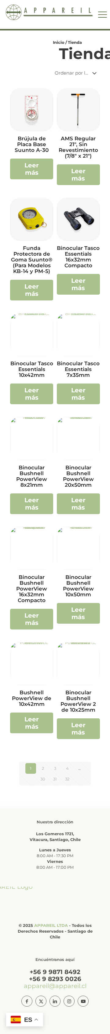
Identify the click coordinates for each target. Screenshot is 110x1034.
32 (67, 778)
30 (42, 778)
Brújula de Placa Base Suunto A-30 (32, 144)
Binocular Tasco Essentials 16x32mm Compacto (78, 256)
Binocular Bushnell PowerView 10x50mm (78, 586)
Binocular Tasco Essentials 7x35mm (78, 369)
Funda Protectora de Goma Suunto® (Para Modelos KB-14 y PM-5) (32, 259)
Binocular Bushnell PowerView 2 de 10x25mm (78, 701)
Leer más (31, 169)
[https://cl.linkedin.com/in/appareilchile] (55, 1001)
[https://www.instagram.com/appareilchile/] (69, 1001)
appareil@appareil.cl (55, 986)
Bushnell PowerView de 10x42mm (31, 698)
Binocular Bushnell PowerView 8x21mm (31, 476)
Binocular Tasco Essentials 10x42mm (31, 369)
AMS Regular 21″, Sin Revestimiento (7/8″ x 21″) (78, 147)
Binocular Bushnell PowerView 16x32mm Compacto (31, 588)
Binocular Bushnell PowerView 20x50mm (78, 476)
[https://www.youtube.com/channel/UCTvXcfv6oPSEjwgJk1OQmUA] (83, 1001)
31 (55, 778)
